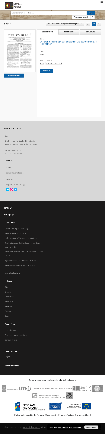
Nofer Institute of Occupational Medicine (21, 238)
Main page (9, 214)
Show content (14, 75)
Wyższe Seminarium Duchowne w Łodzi (20, 260)
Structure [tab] (90, 32)
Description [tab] (47, 32)
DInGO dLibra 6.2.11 (31, 427)
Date (7, 316)
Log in (7, 356)
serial (42, 63)
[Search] (91, 13)
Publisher (8, 311)
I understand (91, 427)
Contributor (9, 297)
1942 (42, 54)
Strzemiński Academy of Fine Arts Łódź (20, 265)
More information (75, 427)
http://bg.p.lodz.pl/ (14, 185)
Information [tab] (69, 32)
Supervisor (9, 301)
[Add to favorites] (88, 24)
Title (6, 287)
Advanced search (81, 17)
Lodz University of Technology (17, 228)
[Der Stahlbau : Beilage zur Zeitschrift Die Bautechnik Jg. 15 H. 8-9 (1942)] (20, 51)
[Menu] (101, 2)
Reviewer (8, 306)
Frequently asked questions (16, 335)
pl (99, 24)
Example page (10, 330)
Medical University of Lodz (15, 233)
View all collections (12, 273)
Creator (8, 292)
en (94, 24)
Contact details (11, 340)
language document (54, 63)
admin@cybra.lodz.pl (15, 173)
